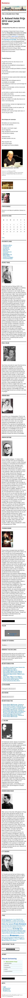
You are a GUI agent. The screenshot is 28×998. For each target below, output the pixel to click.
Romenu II (5, 253)
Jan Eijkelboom (14, 927)
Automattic (10, 996)
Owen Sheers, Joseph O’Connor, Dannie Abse (14, 667)
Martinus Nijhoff (16, 930)
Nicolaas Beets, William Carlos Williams (13, 678)
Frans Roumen (20, 924)
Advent (3, 919)
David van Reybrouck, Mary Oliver (11, 680)
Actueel (15, 172)
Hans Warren (6, 249)
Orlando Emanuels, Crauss (9, 668)
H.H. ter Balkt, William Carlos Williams (12, 671)
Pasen (21, 931)
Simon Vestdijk (13, 937)
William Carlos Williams (11, 940)
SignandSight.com (7, 254)
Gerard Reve (4, 925)
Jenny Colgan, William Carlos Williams (12, 676)
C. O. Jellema (13, 920)
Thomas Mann (6, 256)
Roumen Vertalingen (8, 257)
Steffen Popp (19, 937)
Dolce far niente (8, 924)
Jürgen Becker (9, 928)
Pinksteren (15, 933)
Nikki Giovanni (16, 931)
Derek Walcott (22, 922)
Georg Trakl (6, 248)
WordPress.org (6, 991)
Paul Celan (5, 250)
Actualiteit (10, 172)
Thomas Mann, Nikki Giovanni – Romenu (12, 704)
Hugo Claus (21, 925)
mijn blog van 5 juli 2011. (10, 39)
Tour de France (15, 939)
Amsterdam (8, 919)
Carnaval (19, 920)
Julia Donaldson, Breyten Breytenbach (12, 672)
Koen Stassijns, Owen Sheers (10, 670)
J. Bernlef (9, 927)
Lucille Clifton (10, 930)
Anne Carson (13, 919)
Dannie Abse (16, 922)
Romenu (6, 3)
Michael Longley (5, 931)
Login (4, 987)
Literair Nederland (7, 258)
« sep (3, 237)
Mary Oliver (22, 930)
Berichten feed (6, 988)
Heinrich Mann (16, 925)
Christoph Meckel (9, 922)
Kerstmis (4, 930)
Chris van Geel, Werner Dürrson (11, 679)
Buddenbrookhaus (7, 245)
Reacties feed (6, 989)
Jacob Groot (19, 174)
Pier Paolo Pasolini (9, 933)
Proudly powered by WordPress (10, 995)
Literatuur (20, 172)
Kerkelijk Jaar (18, 929)
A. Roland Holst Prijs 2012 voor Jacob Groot (13, 21)
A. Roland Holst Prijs (11, 174)
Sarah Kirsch (21, 935)
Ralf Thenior (7, 935)
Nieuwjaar (11, 931)
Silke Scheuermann (6, 937)
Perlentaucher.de (7, 252)
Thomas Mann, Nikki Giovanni (10, 716)
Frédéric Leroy (7, 246)
